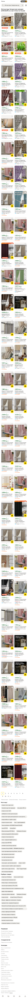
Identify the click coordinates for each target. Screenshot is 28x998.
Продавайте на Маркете (6, 933)
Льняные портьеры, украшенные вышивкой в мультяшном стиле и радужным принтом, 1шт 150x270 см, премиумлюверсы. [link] (20, 759)
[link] (7, 805)
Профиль (25, 996)
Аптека (2, 961)
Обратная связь (4, 984)
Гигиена (3, 953)
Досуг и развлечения (5, 947)
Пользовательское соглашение (7, 982)
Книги (2, 968)
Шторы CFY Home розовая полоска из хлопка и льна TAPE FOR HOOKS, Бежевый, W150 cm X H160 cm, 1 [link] (7, 238)
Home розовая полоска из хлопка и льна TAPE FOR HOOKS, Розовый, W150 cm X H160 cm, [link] (20, 238)
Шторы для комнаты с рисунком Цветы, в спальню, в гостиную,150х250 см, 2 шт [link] (20, 110)
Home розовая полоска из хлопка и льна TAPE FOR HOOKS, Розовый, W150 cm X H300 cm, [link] (7, 288)
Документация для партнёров (7, 935)
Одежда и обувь (4, 957)
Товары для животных (6, 974)
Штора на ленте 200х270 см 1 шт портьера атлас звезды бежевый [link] (7, 573)
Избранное (14, 996)
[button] (26, 5)
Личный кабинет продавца (7, 931)
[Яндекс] (11, 993)
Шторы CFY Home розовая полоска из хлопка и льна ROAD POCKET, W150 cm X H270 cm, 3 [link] (20, 443)
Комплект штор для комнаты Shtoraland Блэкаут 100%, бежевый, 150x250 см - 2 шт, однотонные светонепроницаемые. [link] (7, 84)
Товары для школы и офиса (7, 970)
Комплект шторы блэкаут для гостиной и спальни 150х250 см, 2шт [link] (20, 211)
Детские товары (4, 977)
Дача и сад (3, 966)
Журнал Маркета (5, 988)
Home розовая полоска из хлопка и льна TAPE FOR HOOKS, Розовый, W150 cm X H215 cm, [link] (7, 186)
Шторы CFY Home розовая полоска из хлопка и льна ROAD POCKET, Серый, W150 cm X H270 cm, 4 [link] (7, 161)
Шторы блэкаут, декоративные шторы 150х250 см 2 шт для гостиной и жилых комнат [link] (7, 706)
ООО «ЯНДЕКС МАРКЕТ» (10, 991)
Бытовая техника (5, 951)
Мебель (2, 949)
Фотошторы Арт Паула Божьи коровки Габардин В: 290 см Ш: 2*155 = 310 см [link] (20, 58)
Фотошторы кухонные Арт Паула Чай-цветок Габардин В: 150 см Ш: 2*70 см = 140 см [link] (7, 33)
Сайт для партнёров (5, 936)
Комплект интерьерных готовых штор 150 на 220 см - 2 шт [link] (20, 135)
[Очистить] (22, 5)
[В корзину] (12, 27)
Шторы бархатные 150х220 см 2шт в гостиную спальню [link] (6, 315)
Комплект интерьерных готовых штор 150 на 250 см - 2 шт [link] (20, 33)
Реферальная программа (6, 942)
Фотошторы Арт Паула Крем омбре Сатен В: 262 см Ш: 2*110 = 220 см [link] (7, 135)
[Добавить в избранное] (12, 14)
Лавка (8, 996)
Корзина (19, 996)
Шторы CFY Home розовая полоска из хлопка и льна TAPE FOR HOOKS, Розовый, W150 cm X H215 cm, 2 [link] (7, 391)
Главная (3, 996)
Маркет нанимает (5, 986)
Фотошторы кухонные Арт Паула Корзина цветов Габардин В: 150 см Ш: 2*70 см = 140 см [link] (7, 58)
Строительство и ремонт (6, 976)
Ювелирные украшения (6, 979)
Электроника (4, 955)
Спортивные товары (5, 972)
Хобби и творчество (5, 964)
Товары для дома (5, 959)
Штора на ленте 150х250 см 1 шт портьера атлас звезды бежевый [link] (7, 495)
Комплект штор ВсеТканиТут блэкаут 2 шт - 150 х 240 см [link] (20, 288)
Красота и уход (4, 962)
